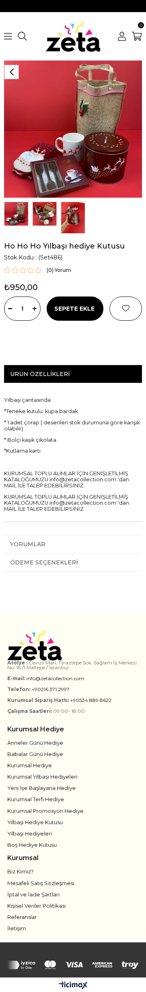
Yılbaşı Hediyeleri (29, 833)
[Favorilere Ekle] (126, 308)
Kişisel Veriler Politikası (36, 905)
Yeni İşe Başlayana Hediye (41, 788)
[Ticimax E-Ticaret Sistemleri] (73, 986)
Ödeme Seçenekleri (44, 562)
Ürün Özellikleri (40, 374)
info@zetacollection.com (55, 678)
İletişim (16, 928)
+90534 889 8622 (91, 700)
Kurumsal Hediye (29, 765)
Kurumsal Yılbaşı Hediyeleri (42, 776)
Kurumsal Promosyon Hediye (45, 811)
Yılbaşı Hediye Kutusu (35, 822)
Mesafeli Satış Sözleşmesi (40, 883)
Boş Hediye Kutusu (32, 845)
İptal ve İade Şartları (33, 894)
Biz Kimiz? (20, 871)
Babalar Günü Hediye (35, 754)
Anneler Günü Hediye (35, 742)
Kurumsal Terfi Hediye (35, 799)
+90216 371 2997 (50, 689)
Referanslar (22, 917)
